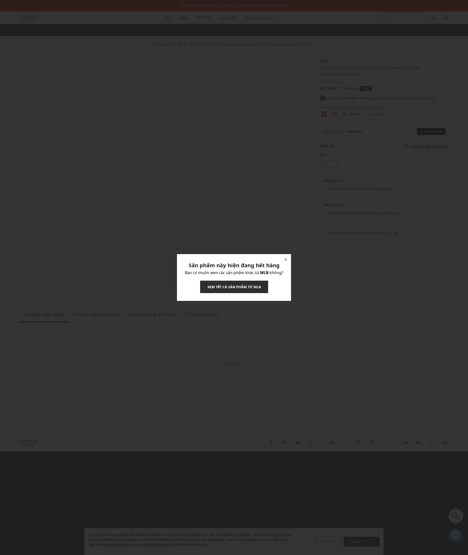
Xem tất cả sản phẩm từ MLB (234, 287)
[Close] (285, 259)
